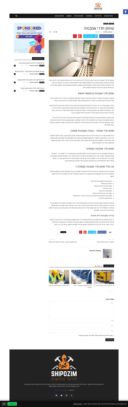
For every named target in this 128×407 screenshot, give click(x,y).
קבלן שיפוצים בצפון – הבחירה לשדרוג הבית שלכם (63, 242)
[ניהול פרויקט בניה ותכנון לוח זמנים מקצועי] (59, 277)
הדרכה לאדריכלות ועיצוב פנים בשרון (32, 88)
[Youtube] (56, 395)
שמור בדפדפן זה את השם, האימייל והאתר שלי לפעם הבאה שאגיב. (95, 335)
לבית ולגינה (98, 16)
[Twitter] (61, 395)
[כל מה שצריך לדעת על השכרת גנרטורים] (104, 277)
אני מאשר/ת (12, 404)
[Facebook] (71, 395)
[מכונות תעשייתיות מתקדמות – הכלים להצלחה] (81, 277)
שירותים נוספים (59, 16)
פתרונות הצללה (78, 16)
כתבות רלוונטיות (109, 266)
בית (113, 21)
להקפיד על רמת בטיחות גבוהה (105, 242)
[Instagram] (66, 395)
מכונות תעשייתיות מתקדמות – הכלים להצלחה (29, 71)
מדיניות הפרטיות (77, 404)
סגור (4, 404)
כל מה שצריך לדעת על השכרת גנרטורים (104, 285)
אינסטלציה (89, 16)
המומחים (68, 16)
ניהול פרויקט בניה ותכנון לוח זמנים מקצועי (59, 285)
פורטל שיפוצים (108, 16)
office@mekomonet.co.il (61, 390)
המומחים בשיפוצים (107, 32)
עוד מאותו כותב (98, 266)
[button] (125, 11)
